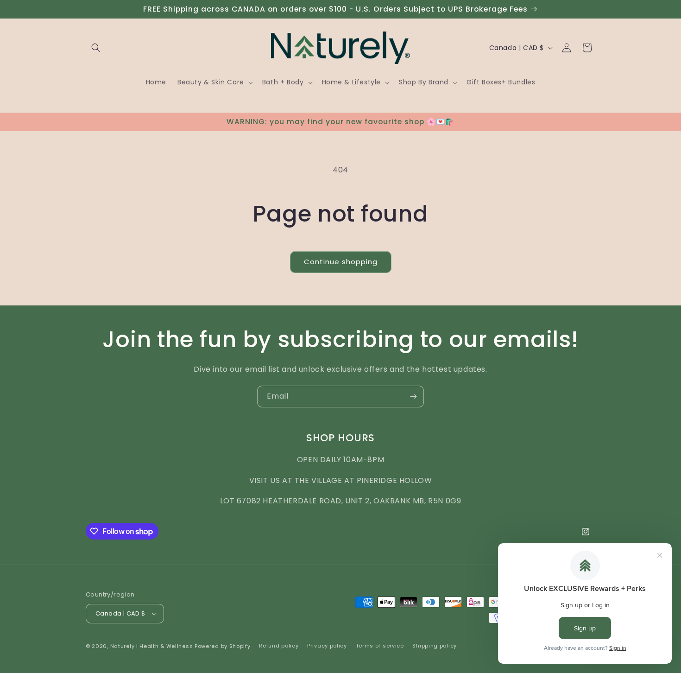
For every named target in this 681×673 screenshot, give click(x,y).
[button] (96, 48)
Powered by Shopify (223, 646)
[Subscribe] (413, 396)
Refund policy (278, 645)
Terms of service (380, 645)
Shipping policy (434, 645)
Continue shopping (341, 262)
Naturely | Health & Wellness (151, 646)
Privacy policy (327, 645)
